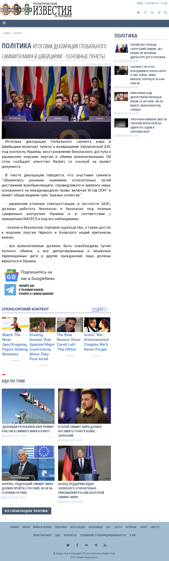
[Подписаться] (30, 275)
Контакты (152, 3)
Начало (14, 527)
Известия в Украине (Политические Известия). (86, 553)
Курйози (131, 527)
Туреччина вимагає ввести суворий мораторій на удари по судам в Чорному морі (148, 125)
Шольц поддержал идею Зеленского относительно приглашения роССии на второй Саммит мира (81, 490)
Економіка (95, 527)
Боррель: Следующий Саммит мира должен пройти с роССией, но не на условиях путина (27, 488)
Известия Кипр (42, 535)
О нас (164, 3)
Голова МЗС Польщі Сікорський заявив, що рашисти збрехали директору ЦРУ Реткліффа (147, 51)
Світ (108, 527)
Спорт (143, 527)
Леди (140, 3)
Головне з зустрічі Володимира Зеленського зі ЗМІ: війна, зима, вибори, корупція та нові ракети (148, 75)
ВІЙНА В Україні (42, 527)
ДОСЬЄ (118, 527)
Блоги (26, 527)
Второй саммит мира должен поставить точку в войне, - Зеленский (79, 431)
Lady (57, 535)
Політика (16, 45)
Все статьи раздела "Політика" (27, 511)
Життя (155, 527)
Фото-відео (77, 527)
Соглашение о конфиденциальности (103, 535)
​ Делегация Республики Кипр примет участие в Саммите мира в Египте (28, 429)
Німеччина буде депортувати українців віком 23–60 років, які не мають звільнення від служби (146, 101)
